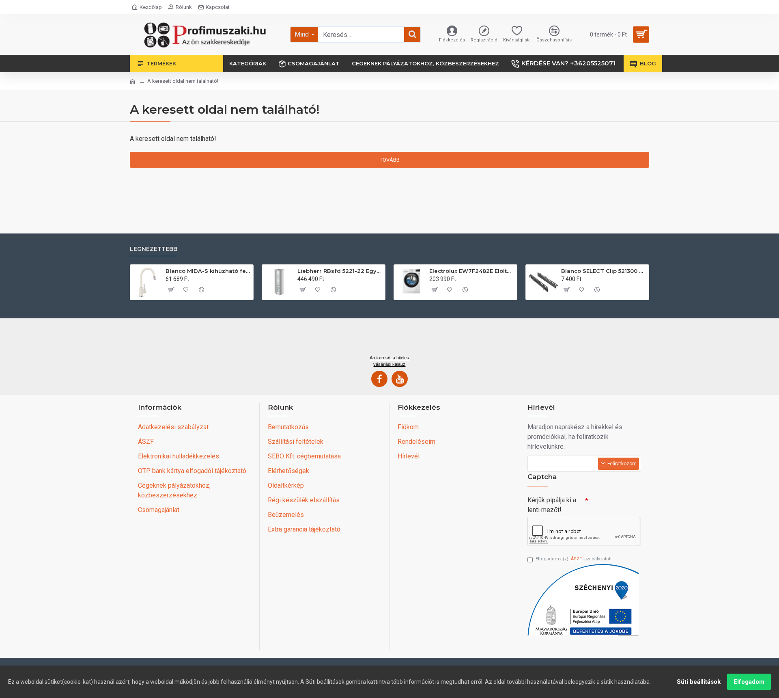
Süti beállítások (699, 681)
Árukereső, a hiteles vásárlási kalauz (389, 361)
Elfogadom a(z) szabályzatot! (573, 559)
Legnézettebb (153, 249)
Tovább (390, 160)
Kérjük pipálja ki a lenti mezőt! (551, 505)
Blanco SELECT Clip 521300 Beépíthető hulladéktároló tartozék (603, 271)
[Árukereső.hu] (389, 339)
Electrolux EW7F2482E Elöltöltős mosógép (471, 271)
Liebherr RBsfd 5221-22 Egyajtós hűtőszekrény (339, 271)
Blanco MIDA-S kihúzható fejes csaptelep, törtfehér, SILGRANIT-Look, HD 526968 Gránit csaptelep (208, 271)
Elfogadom (749, 681)
